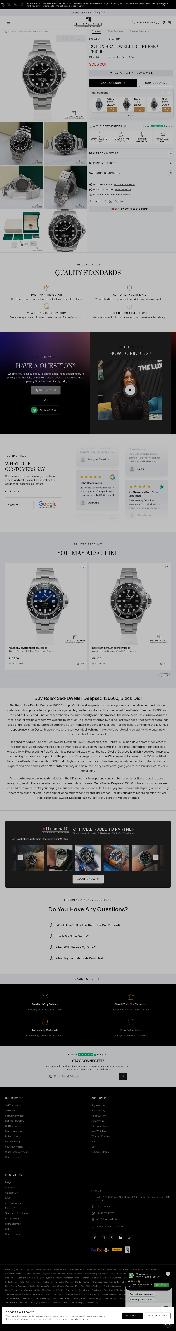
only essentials (157, 1315)
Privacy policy (81, 1319)
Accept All (132, 1315)
